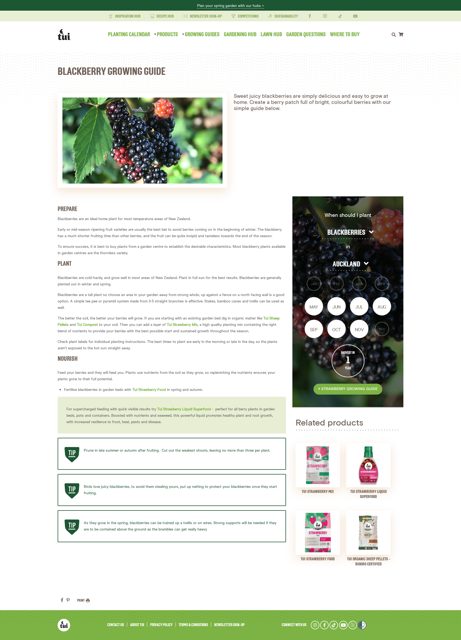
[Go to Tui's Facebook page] (324, 625)
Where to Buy (345, 35)
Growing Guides (202, 35)
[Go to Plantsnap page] (352, 625)
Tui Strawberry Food (149, 389)
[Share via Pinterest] (68, 600)
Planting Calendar (129, 35)
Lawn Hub (271, 35)
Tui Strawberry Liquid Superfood (184, 408)
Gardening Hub (240, 35)
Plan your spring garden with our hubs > (230, 5)
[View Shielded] (362, 625)
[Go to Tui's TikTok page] (333, 625)
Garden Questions (306, 35)
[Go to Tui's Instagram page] (315, 625)
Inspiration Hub (127, 16)
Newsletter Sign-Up (205, 16)
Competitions (248, 16)
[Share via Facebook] (62, 600)
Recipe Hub (165, 16)
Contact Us (115, 625)
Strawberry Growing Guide (348, 389)
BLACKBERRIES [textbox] (346, 232)
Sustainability (286, 16)
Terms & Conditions (193, 625)
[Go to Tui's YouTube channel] (343, 625)
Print (81, 600)
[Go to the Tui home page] (64, 625)
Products (167, 35)
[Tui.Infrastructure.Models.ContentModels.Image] (318, 465)
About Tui (137, 625)
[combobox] (348, 232)
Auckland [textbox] (346, 264)
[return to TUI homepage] (66, 35)
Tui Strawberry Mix (182, 324)
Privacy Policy (161, 625)
